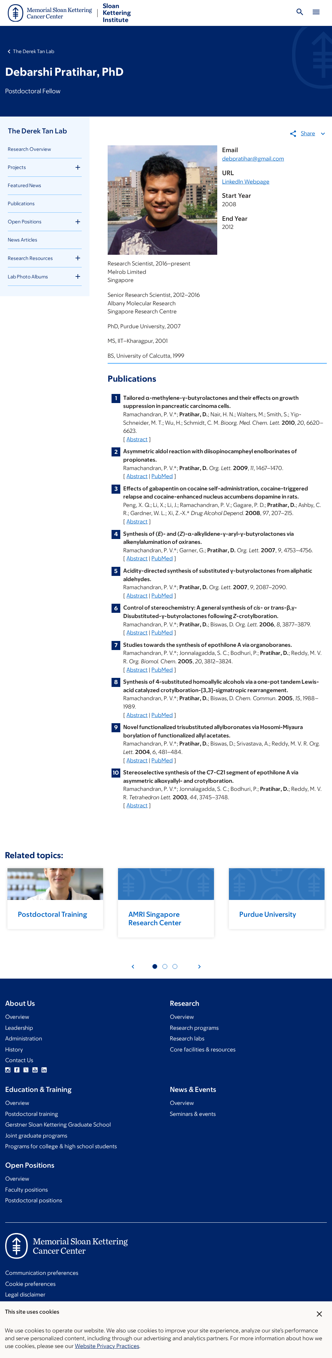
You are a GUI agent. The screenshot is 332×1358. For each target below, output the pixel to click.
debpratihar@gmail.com (253, 158)
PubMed (162, 476)
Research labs (187, 1038)
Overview (17, 1017)
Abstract (137, 439)
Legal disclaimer (25, 1294)
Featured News (24, 185)
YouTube (35, 1069)
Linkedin (44, 1069)
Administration (23, 1038)
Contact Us (19, 1060)
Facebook (16, 1069)
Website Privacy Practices (107, 1346)
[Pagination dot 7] (174, 966)
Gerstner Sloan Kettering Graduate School (58, 1124)
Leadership (19, 1028)
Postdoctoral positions (33, 1200)
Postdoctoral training (31, 1114)
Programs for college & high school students (61, 1146)
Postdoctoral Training (52, 914)
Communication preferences (41, 1273)
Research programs (194, 1028)
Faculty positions (26, 1189)
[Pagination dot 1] (154, 966)
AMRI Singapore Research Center (154, 918)
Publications (21, 203)
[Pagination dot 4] (164, 966)
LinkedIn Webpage (245, 181)
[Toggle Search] (300, 12)
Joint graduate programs (36, 1135)
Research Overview (29, 149)
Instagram (7, 1069)
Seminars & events (193, 1114)
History (14, 1049)
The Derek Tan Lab (33, 51)
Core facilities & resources (202, 1049)
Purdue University (267, 914)
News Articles (22, 239)
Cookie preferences (30, 1284)
